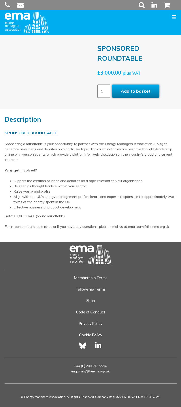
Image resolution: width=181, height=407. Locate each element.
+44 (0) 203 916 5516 (90, 366)
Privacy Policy (90, 323)
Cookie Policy (90, 334)
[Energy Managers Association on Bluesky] (83, 346)
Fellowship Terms (90, 289)
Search (141, 5)
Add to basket (136, 91)
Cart (165, 5)
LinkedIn (154, 5)
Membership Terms (90, 277)
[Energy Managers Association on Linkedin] (98, 346)
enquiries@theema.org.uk (90, 371)
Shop (90, 300)
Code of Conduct (90, 311)
